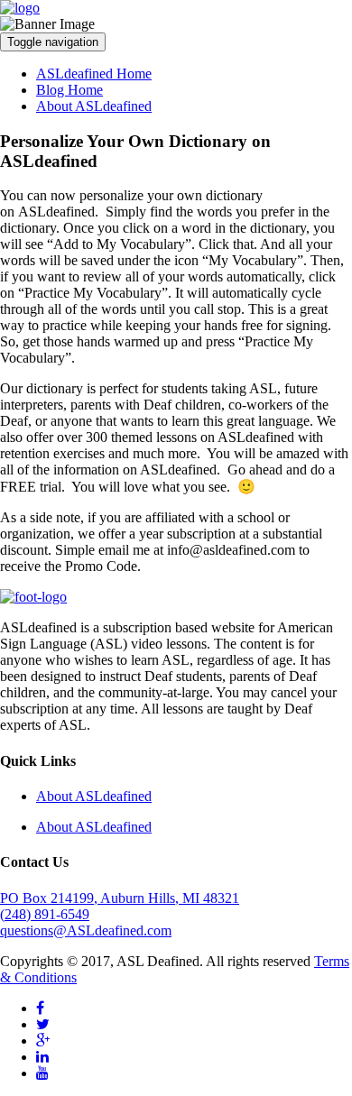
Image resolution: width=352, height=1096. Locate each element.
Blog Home (69, 89)
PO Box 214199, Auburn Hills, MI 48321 (119, 898)
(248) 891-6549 (44, 914)
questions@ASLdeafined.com (85, 930)
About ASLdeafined (94, 106)
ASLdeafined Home (94, 73)
